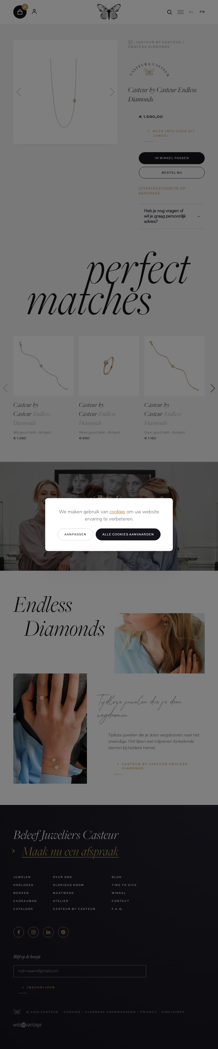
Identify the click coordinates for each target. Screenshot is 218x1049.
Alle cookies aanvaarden (128, 534)
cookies (117, 512)
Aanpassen (75, 534)
